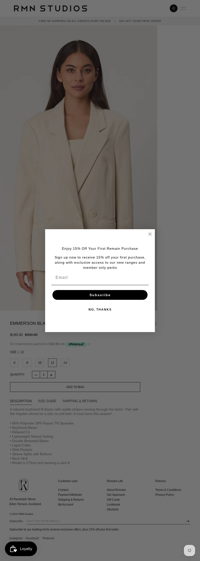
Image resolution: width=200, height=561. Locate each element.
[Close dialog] (150, 234)
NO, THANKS (100, 309)
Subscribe (100, 295)
